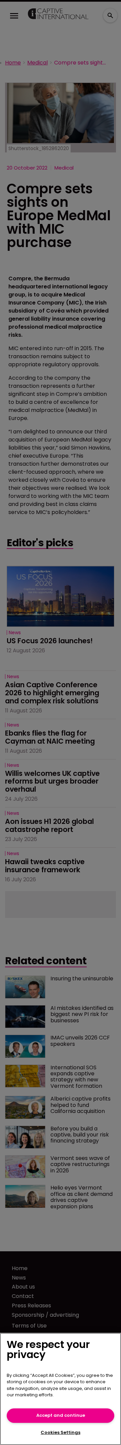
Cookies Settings (60, 1432)
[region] (60, 1389)
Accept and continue (60, 1415)
